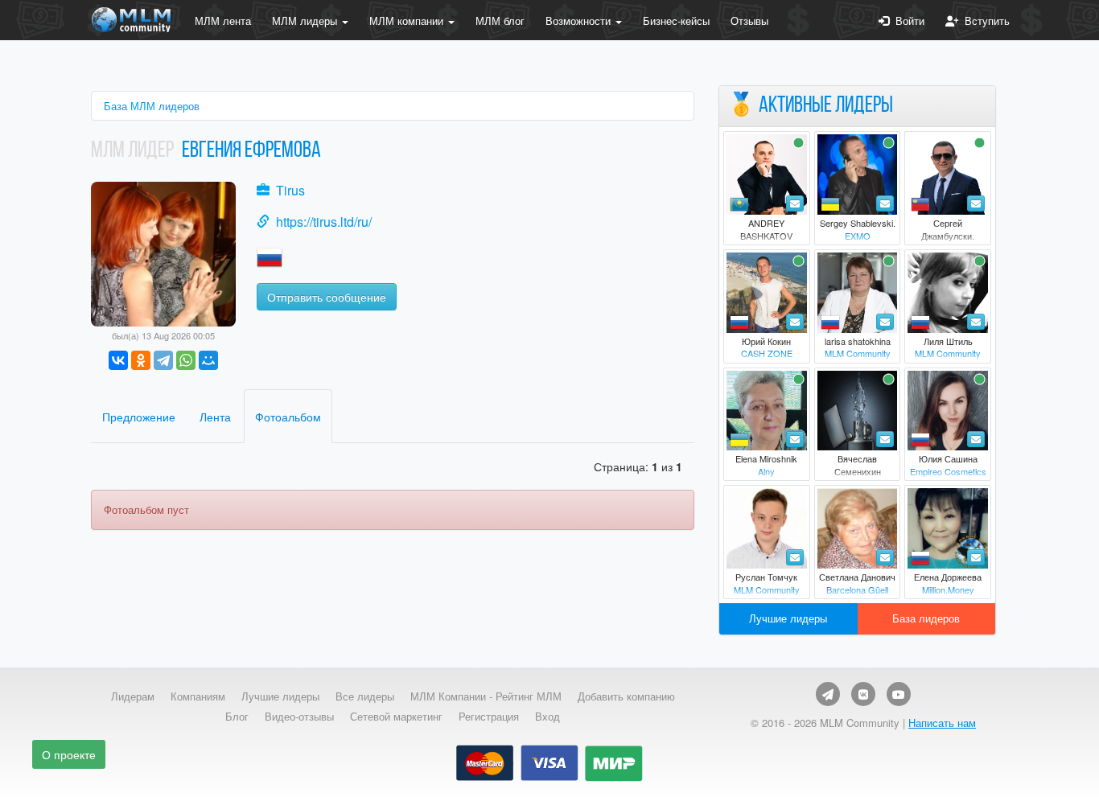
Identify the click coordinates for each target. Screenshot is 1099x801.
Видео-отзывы (299, 716)
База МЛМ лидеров (152, 105)
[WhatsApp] (186, 360)
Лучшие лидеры (788, 618)
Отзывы (749, 20)
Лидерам (132, 696)
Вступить (984, 20)
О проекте (69, 754)
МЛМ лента (223, 20)
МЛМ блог (500, 20)
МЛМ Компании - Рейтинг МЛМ (486, 696)
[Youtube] (899, 694)
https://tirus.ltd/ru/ (324, 221)
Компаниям (198, 696)
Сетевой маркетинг (396, 716)
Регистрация (489, 716)
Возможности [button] (579, 20)
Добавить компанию (626, 696)
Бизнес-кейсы (676, 20)
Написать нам (942, 722)
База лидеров (926, 618)
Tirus (290, 190)
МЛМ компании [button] (408, 20)
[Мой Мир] (208, 360)
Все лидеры (364, 696)
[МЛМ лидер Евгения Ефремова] (163, 252)
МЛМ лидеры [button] (306, 20)
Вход (547, 716)
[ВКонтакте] (118, 360)
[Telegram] (163, 360)
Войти (906, 20)
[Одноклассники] (140, 360)
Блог (237, 716)
